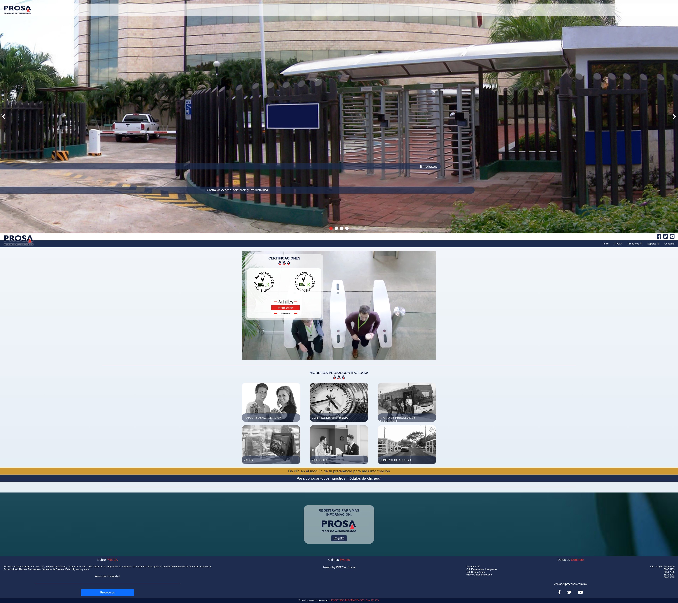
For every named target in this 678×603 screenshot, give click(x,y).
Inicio (606, 243)
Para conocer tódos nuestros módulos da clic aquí (339, 478)
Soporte (651, 243)
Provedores (107, 592)
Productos (633, 243)
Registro (339, 538)
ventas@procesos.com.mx (570, 584)
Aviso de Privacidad (107, 576)
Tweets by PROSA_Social (339, 567)
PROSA (618, 243)
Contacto (669, 243)
